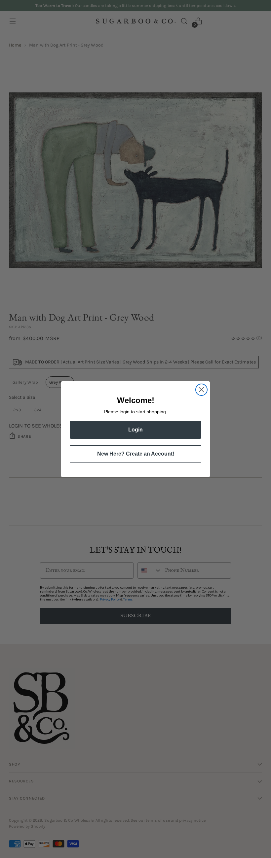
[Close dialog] (201, 389)
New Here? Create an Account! (135, 454)
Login (135, 429)
